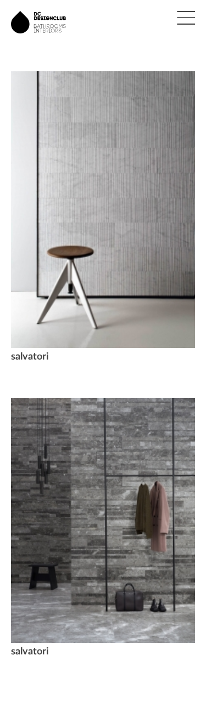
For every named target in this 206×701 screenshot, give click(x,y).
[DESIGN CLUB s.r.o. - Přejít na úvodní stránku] (38, 35)
